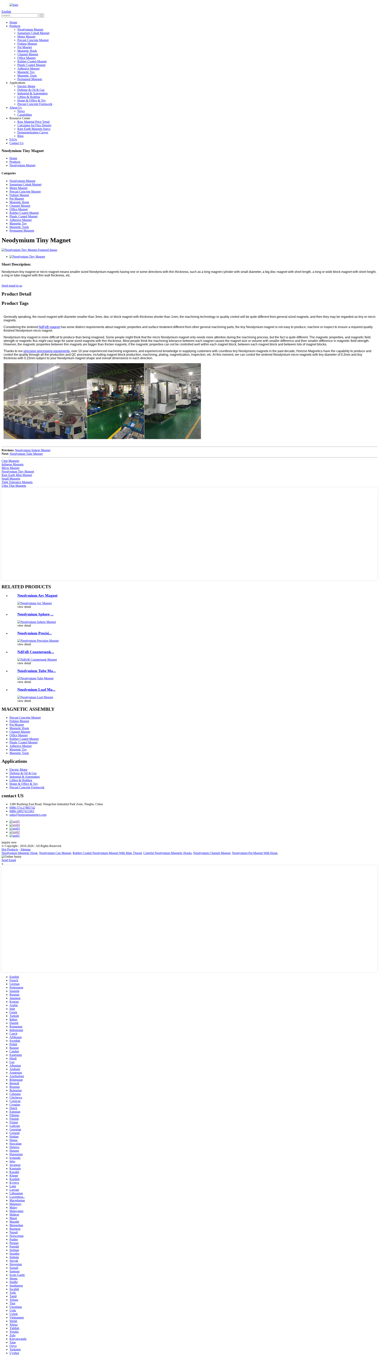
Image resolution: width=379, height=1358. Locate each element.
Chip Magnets (10, 461)
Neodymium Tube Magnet (26, 453)
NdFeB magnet (49, 327)
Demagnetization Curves (32, 132)
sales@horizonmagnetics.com (27, 814)
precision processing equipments (46, 351)
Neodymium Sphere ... (35, 614)
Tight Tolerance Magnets (17, 482)
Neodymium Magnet (30, 29)
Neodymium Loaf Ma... (36, 689)
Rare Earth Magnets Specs (33, 129)
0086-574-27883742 (22, 807)
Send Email (9, 860)
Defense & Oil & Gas (30, 89)
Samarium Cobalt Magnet (33, 33)
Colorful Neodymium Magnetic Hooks (167, 853)
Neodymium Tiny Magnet (18, 471)
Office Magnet (26, 58)
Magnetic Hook (27, 50)
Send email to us (12, 285)
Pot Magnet (24, 47)
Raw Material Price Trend (33, 121)
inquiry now (9, 842)
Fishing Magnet (27, 43)
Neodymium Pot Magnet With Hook (254, 853)
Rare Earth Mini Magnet (17, 475)
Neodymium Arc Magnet (37, 595)
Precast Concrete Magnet (33, 40)
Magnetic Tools (27, 75)
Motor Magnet (26, 36)
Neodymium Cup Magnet (55, 853)
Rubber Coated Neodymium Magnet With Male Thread (107, 853)
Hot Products (10, 849)
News (21, 111)
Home (13, 22)
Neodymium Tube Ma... (36, 671)
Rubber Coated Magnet (32, 61)
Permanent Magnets (29, 79)
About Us (15, 107)
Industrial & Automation (32, 93)
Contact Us (16, 143)
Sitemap (26, 849)
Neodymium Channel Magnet (211, 853)
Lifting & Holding (28, 97)
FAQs (13, 139)
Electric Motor (26, 86)
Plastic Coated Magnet (31, 65)
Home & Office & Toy (31, 100)
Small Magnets (11, 478)
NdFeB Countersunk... (35, 652)
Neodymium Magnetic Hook (20, 853)
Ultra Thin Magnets (14, 485)
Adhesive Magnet (28, 68)
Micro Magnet (10, 468)
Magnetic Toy (26, 72)
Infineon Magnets (12, 464)
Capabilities (24, 114)
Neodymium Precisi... (34, 633)
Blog (20, 136)
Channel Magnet (27, 54)
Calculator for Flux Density (34, 125)
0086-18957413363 (21, 811)
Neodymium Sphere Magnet (32, 450)
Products (14, 26)
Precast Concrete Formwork (34, 104)
